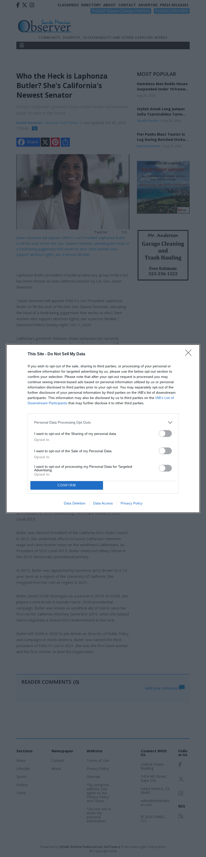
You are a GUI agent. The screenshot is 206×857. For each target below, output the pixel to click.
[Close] (190, 354)
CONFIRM (67, 485)
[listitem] (103, 422)
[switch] (165, 433)
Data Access (103, 503)
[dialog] (103, 429)
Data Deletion (74, 503)
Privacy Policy (131, 503)
